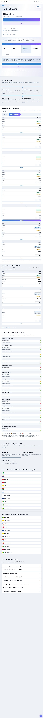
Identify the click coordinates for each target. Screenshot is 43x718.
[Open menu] (34, 2)
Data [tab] (4, 114)
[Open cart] (41, 2)
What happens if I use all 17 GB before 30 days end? (13, 587)
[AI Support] (41, 716)
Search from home (22, 69)
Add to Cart (21, 19)
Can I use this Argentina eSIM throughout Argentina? (13, 566)
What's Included (6, 54)
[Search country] (36, 2)
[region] (21, 188)
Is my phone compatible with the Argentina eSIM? (13, 580)
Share (39, 6)
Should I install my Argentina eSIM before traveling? (13, 576)
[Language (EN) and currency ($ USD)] (39, 2)
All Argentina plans (22, 63)
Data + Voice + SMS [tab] (14, 114)
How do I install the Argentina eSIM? (10, 573)
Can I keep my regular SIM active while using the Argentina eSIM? (16, 584)
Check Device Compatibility (10, 34)
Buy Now (21, 23)
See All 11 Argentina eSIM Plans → (8, 327)
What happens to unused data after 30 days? (12, 591)
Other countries (22, 66)
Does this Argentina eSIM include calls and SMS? (12, 569)
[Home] (4, 2)
